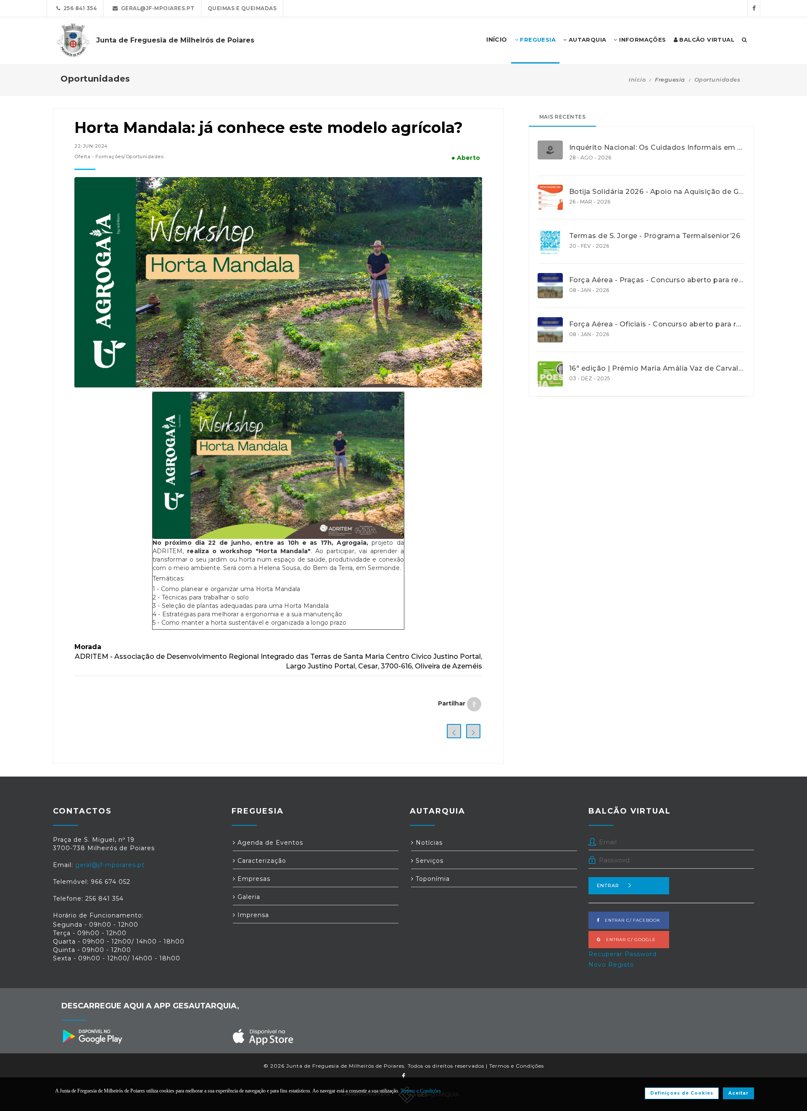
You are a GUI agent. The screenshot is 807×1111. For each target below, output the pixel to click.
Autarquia (586, 39)
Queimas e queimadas (242, 8)
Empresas (252, 879)
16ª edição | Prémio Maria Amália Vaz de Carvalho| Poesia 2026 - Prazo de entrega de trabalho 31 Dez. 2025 (657, 368)
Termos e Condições (516, 1066)
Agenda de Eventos (269, 842)
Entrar (608, 885)
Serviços (428, 860)
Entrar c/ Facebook (630, 920)
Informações (641, 39)
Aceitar (738, 1093)
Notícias (428, 842)
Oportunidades (717, 79)
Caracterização (260, 860)
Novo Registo (611, 964)
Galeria (247, 897)
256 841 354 (79, 8)
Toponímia (432, 879)
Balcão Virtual (706, 39)
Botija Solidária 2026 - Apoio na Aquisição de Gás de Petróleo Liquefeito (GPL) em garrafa (657, 191)
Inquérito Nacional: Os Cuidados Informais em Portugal (657, 147)
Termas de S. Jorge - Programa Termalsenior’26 (655, 236)
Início (637, 79)
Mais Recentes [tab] (562, 117)
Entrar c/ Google (628, 939)
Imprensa (252, 915)
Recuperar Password (622, 954)
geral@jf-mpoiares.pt (156, 8)
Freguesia (537, 39)
